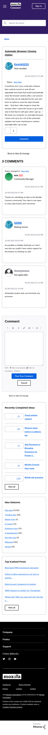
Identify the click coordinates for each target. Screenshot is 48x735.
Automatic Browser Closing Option (23, 51)
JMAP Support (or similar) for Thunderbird (23, 593)
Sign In (38, 6)
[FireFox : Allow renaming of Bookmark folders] (35, 153)
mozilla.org (7, 688)
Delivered (9, 545)
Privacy (6, 692)
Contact (34, 692)
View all (12, 490)
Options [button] (44, 39)
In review (9, 527)
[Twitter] (4, 662)
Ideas (6, 39)
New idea (18, 78)
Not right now (11, 541)
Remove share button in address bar (33, 433)
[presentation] (7, 329)
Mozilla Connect (16, 6)
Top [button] (3, 728)
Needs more (10, 522)
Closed (8, 550)
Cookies (20, 692)
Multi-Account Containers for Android (21, 587)
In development (12, 536)
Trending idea (11, 518)
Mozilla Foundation (10, 701)
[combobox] (24, 23)
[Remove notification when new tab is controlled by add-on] (39, 153)
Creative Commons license (13, 710)
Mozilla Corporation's (14, 698)
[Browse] (5, 6)
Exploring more (11, 531)
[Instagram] (9, 662)
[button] (8, 130)
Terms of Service (26, 688)
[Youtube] (15, 662)
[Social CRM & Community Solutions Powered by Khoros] (39, 729)
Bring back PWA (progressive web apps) (23, 571)
